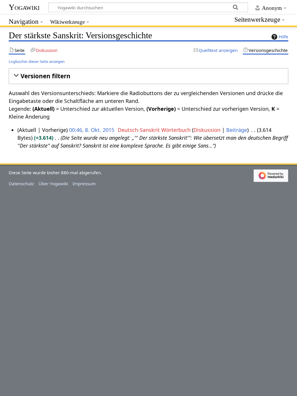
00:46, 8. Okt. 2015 (91, 129)
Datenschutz (21, 183)
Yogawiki (24, 7)
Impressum (84, 183)
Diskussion (206, 129)
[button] (148, 76)
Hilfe (283, 36)
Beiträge (236, 129)
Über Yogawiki (53, 183)
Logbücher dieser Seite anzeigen (37, 61)
